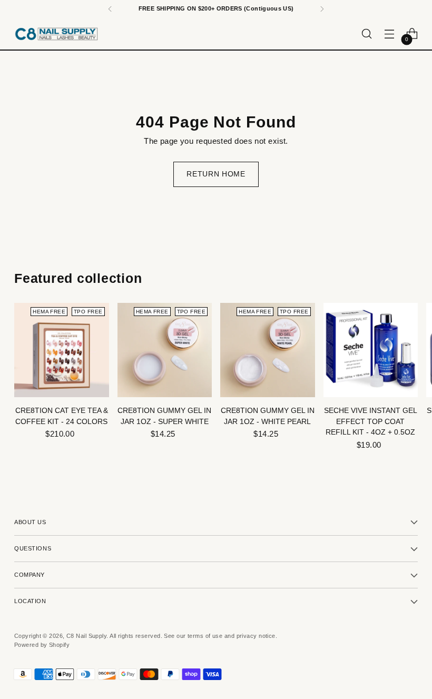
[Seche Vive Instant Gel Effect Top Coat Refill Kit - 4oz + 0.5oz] (370, 350)
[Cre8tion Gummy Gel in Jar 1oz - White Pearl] (267, 350)
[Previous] (110, 9)
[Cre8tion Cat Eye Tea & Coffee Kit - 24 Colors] (61, 350)
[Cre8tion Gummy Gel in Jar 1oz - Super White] (164, 350)
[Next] (321, 9)
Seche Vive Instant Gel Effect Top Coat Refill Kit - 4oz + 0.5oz (370, 421)
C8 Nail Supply (86, 636)
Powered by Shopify (42, 645)
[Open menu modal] (389, 34)
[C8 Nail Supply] (56, 33)
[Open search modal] (367, 34)
